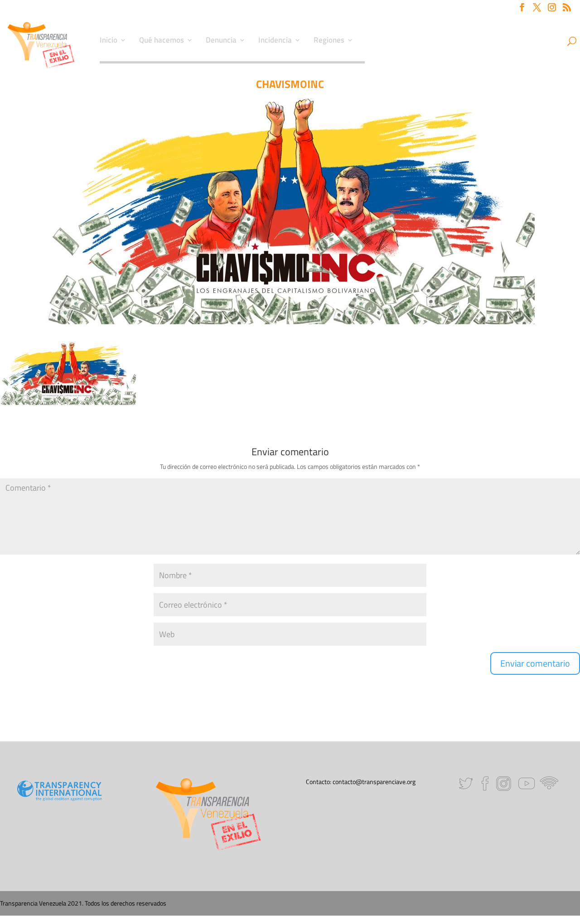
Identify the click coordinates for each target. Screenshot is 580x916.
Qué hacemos (161, 41)
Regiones (329, 41)
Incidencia (275, 41)
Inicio (108, 41)
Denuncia (221, 41)
